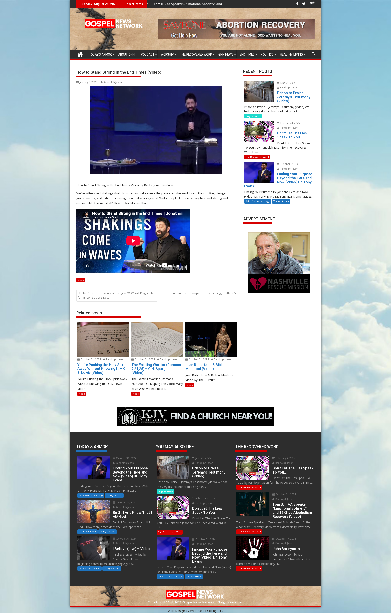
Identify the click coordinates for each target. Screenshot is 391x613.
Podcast (147, 54)
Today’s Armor (100, 54)
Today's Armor (281, 201)
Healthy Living (291, 54)
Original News (252, 116)
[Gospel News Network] (80, 54)
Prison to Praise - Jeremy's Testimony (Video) (210, 4)
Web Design (176, 611)
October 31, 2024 (90, 359)
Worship (167, 54)
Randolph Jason (113, 82)
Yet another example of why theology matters (202, 293)
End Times (247, 54)
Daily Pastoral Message (257, 201)
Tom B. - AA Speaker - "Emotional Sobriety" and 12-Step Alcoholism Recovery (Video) (160, 4)
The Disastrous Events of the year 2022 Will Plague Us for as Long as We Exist (115, 295)
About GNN (126, 54)
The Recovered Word (196, 54)
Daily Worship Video (89, 568)
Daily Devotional (87, 531)
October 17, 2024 (285, 538)
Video (81, 279)
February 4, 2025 (290, 123)
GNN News (225, 54)
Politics (267, 54)
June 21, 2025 (288, 83)
